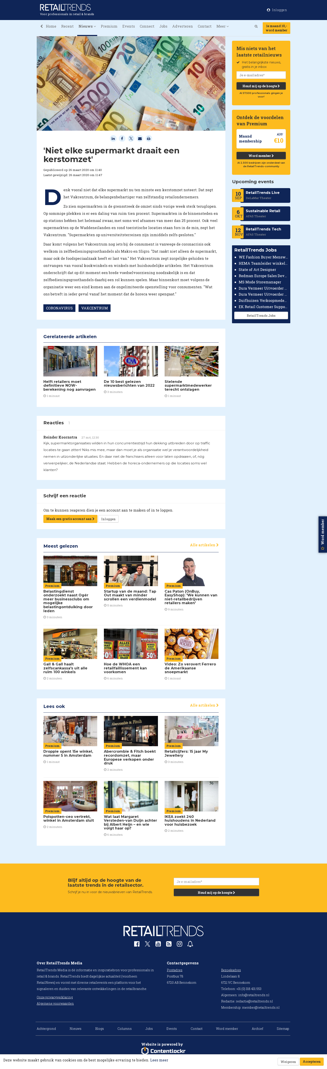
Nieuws (75, 1028)
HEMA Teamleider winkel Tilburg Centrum (263, 263)
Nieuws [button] (86, 26)
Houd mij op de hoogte (260, 86)
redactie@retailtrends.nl (254, 1001)
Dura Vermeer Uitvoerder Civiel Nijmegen (263, 294)
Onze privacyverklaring (55, 997)
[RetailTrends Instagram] (180, 945)
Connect (147, 26)
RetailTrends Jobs (261, 315)
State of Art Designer (257, 269)
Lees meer (159, 1060)
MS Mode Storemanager (260, 282)
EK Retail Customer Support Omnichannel (263, 306)
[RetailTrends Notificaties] (190, 945)
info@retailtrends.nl (253, 995)
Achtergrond (46, 1028)
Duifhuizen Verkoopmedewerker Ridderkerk (263, 300)
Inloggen (108, 519)
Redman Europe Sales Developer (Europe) (263, 275)
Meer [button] (221, 26)
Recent (67, 26)
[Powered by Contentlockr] (163, 1051)
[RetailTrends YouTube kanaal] (158, 945)
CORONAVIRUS (59, 308)
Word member (260, 156)
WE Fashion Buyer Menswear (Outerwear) (263, 257)
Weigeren (288, 1062)
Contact (205, 26)
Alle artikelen (203, 545)
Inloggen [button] (279, 10)
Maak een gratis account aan (69, 519)
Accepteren (312, 1061)
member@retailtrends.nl (261, 1007)
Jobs (163, 26)
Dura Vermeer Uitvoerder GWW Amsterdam (263, 288)
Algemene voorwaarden (55, 1003)
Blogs (99, 1028)
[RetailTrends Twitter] (147, 945)
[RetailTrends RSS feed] (169, 945)
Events (128, 26)
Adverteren (182, 26)
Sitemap (283, 1028)
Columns (124, 1028)
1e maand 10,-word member (276, 28)
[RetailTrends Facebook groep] (137, 945)
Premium (109, 26)
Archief (257, 1028)
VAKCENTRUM (94, 308)
